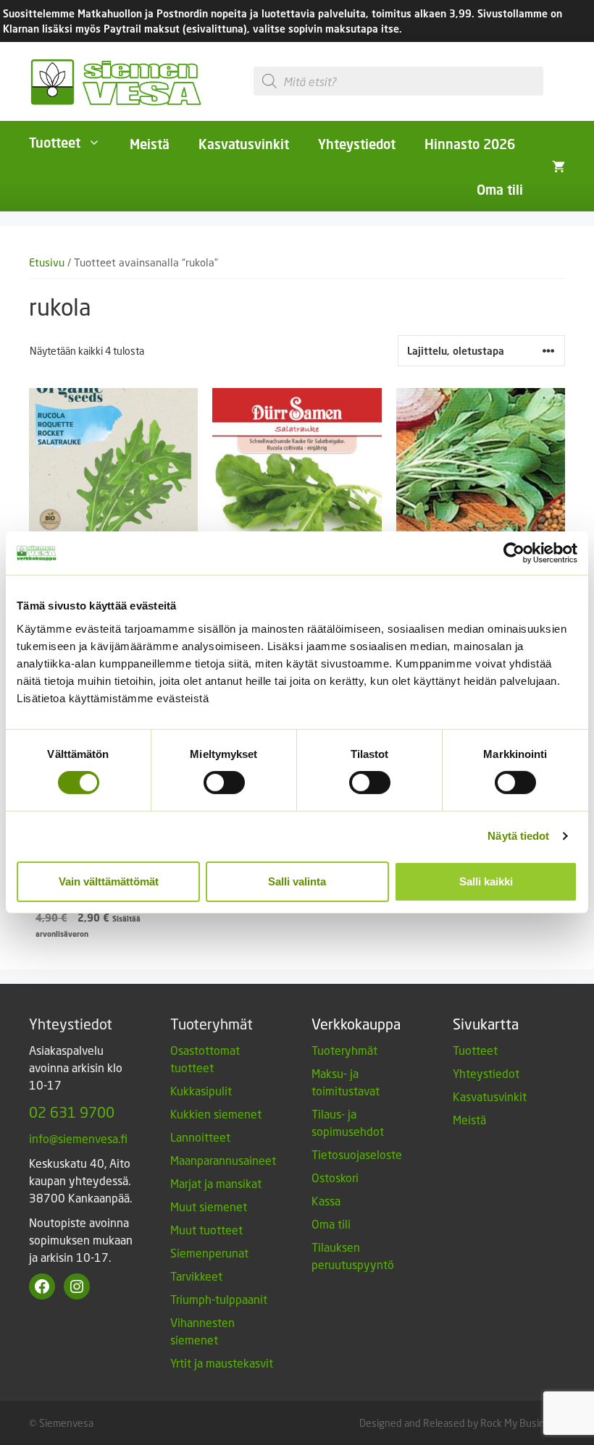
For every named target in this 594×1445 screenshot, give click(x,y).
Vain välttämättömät (109, 881)
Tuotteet (54, 143)
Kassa (325, 1201)
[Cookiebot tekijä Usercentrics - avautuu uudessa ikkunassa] (514, 553)
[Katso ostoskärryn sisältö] (558, 166)
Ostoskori (335, 1177)
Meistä (150, 144)
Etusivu (46, 262)
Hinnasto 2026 (469, 144)
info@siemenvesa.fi (78, 1138)
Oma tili (500, 190)
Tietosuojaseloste (356, 1154)
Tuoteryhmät (344, 1050)
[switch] (224, 782)
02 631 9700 (71, 1112)
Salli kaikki (486, 881)
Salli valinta (297, 881)
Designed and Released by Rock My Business (460, 1423)
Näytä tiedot (518, 836)
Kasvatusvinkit (243, 144)
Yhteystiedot (357, 144)
